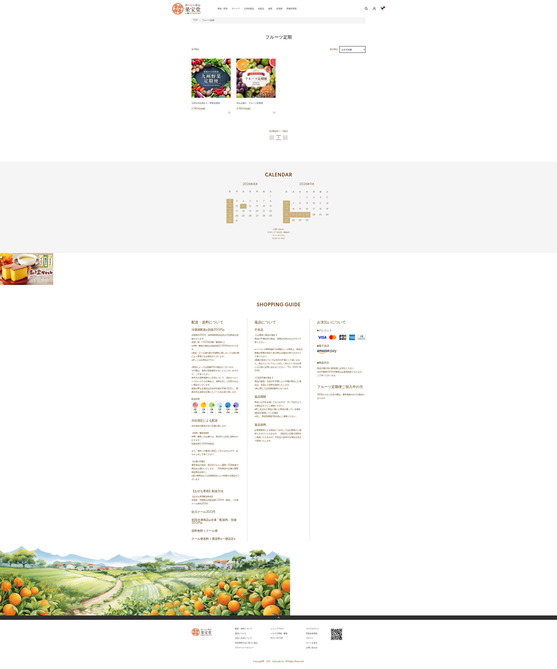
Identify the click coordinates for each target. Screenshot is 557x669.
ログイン (310, 638)
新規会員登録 (311, 633)
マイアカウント (312, 629)
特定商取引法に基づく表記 (246, 643)
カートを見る (311, 643)
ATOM (279, 638)
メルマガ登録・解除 (279, 633)
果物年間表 (291, 9)
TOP (195, 20)
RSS (272, 638)
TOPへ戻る (278, 617)
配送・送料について (243, 629)
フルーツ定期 (208, 20)
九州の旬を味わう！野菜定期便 (205, 103)
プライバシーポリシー (244, 648)
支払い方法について (243, 638)
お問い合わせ (311, 648)
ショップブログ (277, 629)
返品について (240, 633)
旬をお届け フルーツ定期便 (249, 103)
